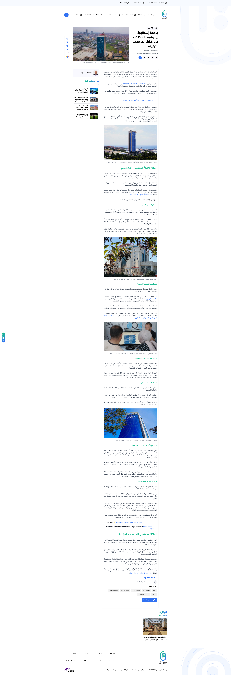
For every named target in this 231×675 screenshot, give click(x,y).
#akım (118, 522)
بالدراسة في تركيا (151, 298)
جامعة (153, 594)
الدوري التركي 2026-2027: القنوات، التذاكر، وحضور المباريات (82, 116)
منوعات (86, 660)
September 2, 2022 (148, 528)
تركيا (154, 591)
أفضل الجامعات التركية (143, 594)
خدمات (74, 654)
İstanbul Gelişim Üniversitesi (134, 84)
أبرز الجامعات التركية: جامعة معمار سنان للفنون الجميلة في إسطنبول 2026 (155, 640)
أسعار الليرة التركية (71, 660)
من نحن (143, 670)
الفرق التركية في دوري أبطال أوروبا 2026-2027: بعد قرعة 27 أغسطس (81, 91)
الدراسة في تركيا (114, 591)
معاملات (113, 654)
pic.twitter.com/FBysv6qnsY (131, 522)
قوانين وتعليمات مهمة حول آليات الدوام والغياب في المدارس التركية (81, 108)
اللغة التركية (112, 660)
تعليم (100, 654)
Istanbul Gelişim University (141, 194)
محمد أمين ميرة (86, 73)
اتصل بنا (134, 670)
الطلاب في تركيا (125, 591)
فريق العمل (124, 670)
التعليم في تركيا (146, 591)
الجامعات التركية (136, 591)
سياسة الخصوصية (112, 670)
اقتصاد (100, 660)
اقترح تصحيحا (147, 600)
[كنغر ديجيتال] (69, 670)
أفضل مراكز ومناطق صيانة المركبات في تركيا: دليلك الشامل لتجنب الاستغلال (81, 99)
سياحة (87, 654)
